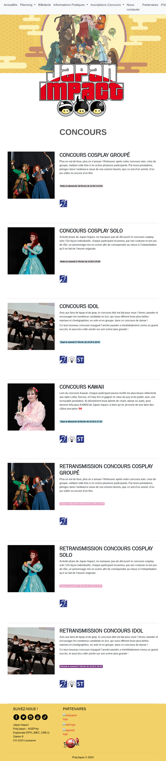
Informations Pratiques (69, 4)
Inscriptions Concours (106, 4)
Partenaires (150, 4)
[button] (63, 203)
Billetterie (44, 4)
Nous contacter (133, 7)
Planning (26, 4)
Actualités (11, 4)
